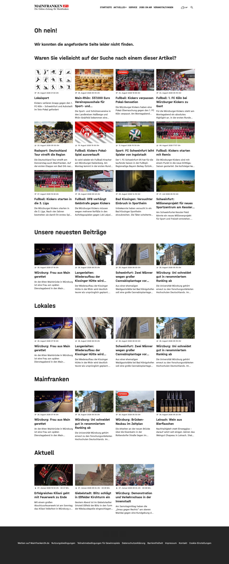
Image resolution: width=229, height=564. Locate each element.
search (191, 7)
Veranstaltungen (163, 7)
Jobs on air (145, 7)
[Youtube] (123, 534)
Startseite (106, 7)
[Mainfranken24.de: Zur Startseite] (51, 7)
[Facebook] (106, 534)
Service (133, 7)
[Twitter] (114, 534)
